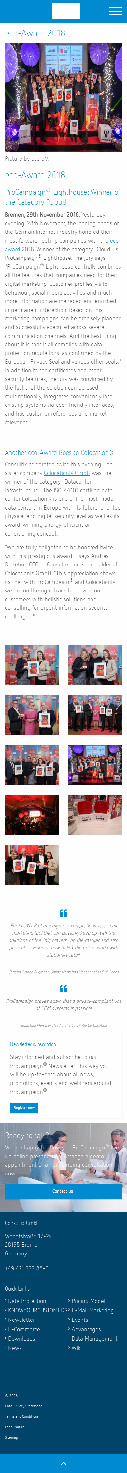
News (15, 1348)
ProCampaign (49, 11)
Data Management (95, 1339)
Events (80, 1320)
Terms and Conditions (22, 1417)
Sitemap (11, 1438)
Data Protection (27, 1301)
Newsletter (21, 1320)
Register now (24, 1108)
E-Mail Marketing (93, 1310)
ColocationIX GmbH (67, 473)
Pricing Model (88, 1301)
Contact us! (63, 1191)
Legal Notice (15, 1427)
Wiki (77, 1348)
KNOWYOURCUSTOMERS (33, 1310)
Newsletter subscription (33, 1044)
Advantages (86, 1329)
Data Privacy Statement (23, 1406)
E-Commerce (24, 1329)
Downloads (21, 1339)
